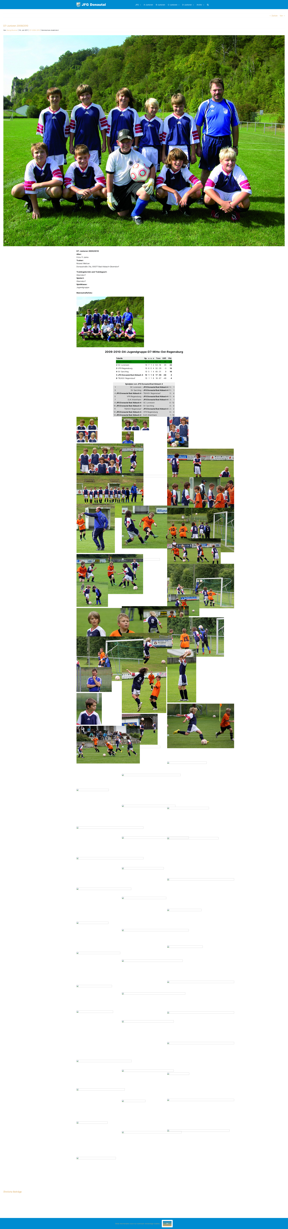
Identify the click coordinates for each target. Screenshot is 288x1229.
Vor (281, 16)
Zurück (275, 16)
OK (167, 1223)
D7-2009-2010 (34, 30)
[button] (208, 4)
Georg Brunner (12, 30)
